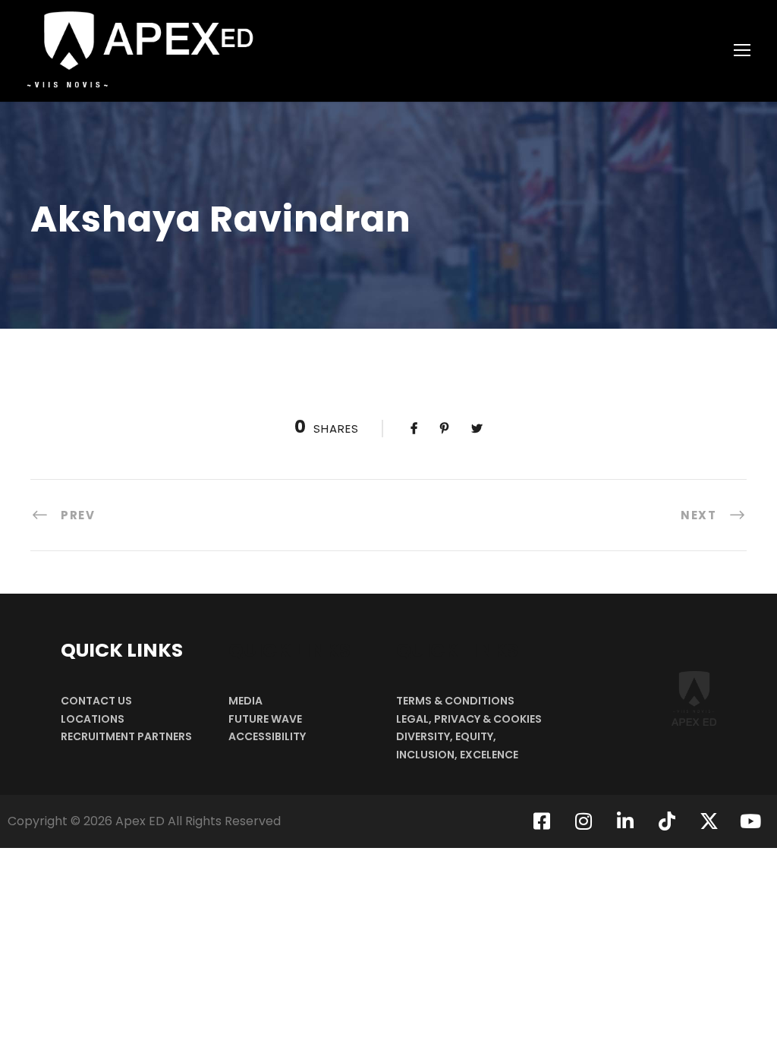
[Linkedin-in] (625, 821)
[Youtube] (750, 821)
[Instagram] (583, 821)
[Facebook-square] (542, 821)
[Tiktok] (667, 821)
